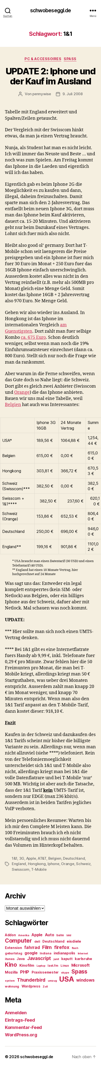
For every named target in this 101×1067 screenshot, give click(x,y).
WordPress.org (21, 1034)
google (31, 953)
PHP (24, 972)
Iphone (53, 863)
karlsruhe (83, 959)
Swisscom (20, 869)
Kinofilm (26, 965)
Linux (65, 965)
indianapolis (64, 953)
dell (37, 941)
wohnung (12, 986)
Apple (31, 858)
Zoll (45, 986)
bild (68, 935)
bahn (60, 935)
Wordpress (31, 986)
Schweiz (83, 863)
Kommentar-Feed (23, 1027)
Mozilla (11, 972)
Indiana (45, 953)
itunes (9, 959)
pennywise (41, 94)
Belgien (13, 405)
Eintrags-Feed (20, 1020)
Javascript (39, 958)
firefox (61, 947)
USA (66, 979)
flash (75, 948)
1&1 (14, 858)
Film (47, 947)
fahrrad (32, 947)
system (9, 980)
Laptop (41, 965)
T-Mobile (38, 869)
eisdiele (74, 941)
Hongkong (37, 863)
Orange (22, 392)
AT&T (42, 858)
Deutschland (74, 858)
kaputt (66, 959)
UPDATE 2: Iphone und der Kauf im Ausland (50, 76)
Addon (10, 935)
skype (65, 972)
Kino (11, 964)
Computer (18, 940)
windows (85, 980)
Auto (49, 935)
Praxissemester (45, 972)
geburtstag (13, 953)
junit (56, 959)
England (19, 863)
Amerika (23, 935)
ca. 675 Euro (33, 337)
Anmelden (16, 1012)
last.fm (53, 965)
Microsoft (80, 965)
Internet (83, 953)
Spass (70, 59)
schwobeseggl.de (50, 10)
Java (21, 959)
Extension (13, 948)
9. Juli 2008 (73, 94)
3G (22, 858)
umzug (52, 980)
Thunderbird (31, 980)
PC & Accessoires (43, 59)
